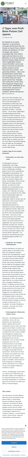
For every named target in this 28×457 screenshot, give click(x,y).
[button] (25, 425)
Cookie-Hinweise (6, 455)
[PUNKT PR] (7, 3)
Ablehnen (14, 447)
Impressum (23, 455)
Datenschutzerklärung (15, 455)
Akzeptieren (14, 442)
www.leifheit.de (9, 93)
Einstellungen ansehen (14, 451)
